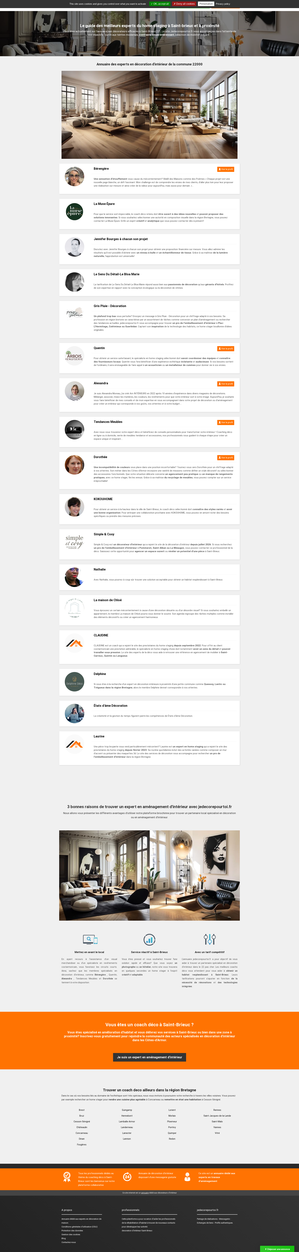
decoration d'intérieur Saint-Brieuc (137, 1230)
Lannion (127, 1139)
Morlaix (172, 1116)
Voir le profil (227, 169)
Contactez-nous (69, 1242)
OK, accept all (161, 3)
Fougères (81, 1144)
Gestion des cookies (71, 1234)
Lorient (172, 1110)
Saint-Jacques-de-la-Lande (217, 1116)
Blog (64, 1238)
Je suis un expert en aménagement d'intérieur (149, 1057)
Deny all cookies (185, 3)
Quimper (172, 1133)
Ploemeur (172, 1121)
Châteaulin (81, 1127)
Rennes (217, 1110)
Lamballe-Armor (127, 1121)
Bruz (81, 1116)
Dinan (82, 1139)
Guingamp (127, 1110)
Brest (82, 1110)
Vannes (217, 1127)
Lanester (126, 1133)
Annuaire (65, 1219)
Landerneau (127, 1127)
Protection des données (72, 1230)
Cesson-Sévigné (82, 1121)
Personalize (206, 3)
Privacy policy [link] (223, 3)
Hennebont (127, 1116)
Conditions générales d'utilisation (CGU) (79, 1227)
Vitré (217, 1133)
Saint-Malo (217, 1121)
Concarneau (82, 1133)
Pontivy (172, 1127)
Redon (172, 1139)
